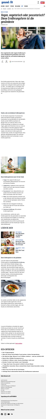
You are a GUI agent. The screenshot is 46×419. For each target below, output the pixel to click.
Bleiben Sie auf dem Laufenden (7, 409)
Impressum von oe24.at (6, 392)
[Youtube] (9, 414)
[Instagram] (5, 414)
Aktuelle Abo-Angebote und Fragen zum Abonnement (12, 403)
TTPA (2, 406)
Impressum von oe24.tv (6, 393)
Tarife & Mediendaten (5, 402)
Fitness (12, 6)
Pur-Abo (2, 390)
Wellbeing (17, 6)
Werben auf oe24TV (5, 389)
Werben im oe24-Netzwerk (6, 387)
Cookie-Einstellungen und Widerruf (8, 386)
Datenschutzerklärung (5, 383)
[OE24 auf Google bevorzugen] (24, 61)
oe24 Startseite (4, 380)
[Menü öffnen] (44, 6)
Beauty (7, 6)
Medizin (26, 6)
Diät (22, 6)
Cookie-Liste (3, 384)
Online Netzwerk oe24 (5, 376)
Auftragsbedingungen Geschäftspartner (9, 400)
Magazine (4, 8)
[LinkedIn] (12, 414)
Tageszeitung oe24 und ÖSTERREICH (8, 396)
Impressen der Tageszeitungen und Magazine (10, 405)
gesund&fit (9, 8)
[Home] (1, 8)
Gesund (2, 6)
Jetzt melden (18, 343)
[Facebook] (2, 414)
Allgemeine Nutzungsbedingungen (8, 381)
